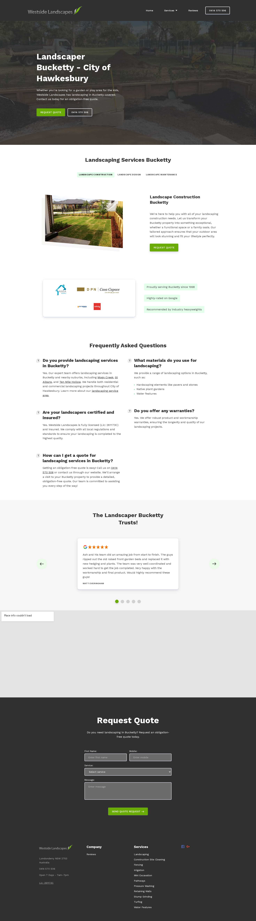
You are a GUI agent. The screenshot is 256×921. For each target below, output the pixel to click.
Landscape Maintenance (161, 174)
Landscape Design (129, 174)
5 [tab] (139, 601)
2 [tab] (122, 601)
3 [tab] (128, 601)
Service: (88, 765)
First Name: (90, 751)
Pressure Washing (144, 886)
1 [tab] (117, 601)
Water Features (143, 907)
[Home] (56, 10)
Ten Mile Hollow (70, 382)
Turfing (138, 901)
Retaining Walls (143, 891)
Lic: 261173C (46, 882)
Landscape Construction (96, 174)
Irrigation (139, 870)
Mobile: (133, 751)
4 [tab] (133, 601)
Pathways (139, 880)
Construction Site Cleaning (149, 859)
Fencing (138, 864)
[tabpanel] (128, 564)
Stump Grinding (143, 896)
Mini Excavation (143, 875)
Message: (89, 780)
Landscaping (141, 854)
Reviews (91, 854)
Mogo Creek (105, 377)
